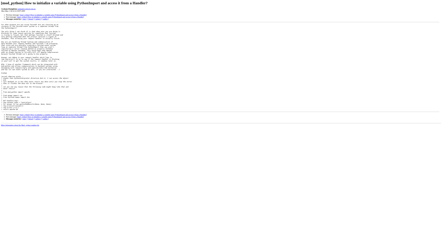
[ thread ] (30, 19)
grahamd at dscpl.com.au (26, 9)
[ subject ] (38, 19)
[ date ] (24, 19)
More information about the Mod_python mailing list (20, 125)
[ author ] (45, 19)
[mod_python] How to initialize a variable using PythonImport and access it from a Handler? (53, 15)
